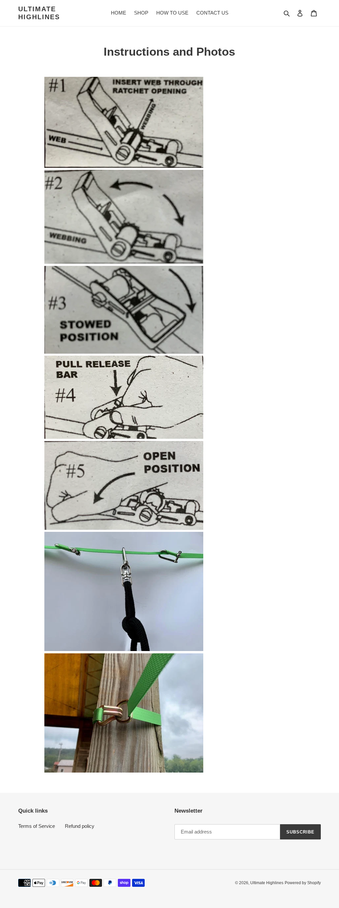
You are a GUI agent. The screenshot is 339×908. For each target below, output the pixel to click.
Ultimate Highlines (39, 13)
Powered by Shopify (303, 883)
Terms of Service (36, 826)
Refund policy (79, 826)
